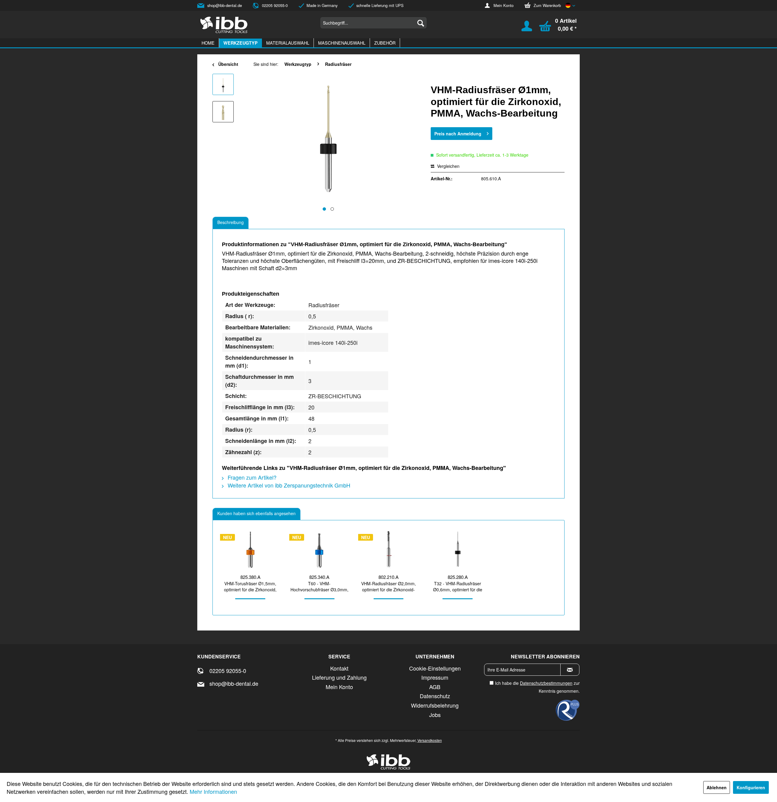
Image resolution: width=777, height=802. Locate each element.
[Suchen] (420, 23)
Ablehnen (717, 787)
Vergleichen (448, 166)
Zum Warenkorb (547, 5)
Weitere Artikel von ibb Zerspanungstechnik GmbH (288, 485)
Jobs (435, 715)
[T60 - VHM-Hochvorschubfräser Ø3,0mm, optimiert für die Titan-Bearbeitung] (320, 549)
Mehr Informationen (213, 791)
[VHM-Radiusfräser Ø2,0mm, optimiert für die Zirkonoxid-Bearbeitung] (388, 549)
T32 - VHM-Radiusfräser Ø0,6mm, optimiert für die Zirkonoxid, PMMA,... (457, 586)
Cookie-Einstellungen (435, 668)
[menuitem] (373, 23)
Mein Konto (504, 5)
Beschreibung (230, 222)
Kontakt (339, 668)
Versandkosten (429, 740)
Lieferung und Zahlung (339, 677)
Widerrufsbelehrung (435, 705)
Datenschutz (435, 696)
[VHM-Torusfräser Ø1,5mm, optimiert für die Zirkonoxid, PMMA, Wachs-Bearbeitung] (250, 549)
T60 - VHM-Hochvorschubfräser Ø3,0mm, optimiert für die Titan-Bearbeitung (319, 586)
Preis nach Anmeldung (457, 134)
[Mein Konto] (523, 28)
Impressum (434, 677)
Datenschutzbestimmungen (546, 683)
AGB (434, 687)
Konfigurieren (751, 787)
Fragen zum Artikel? (251, 477)
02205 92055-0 (275, 5)
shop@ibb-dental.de (224, 5)
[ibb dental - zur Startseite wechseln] (224, 25)
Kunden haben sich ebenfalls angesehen (256, 513)
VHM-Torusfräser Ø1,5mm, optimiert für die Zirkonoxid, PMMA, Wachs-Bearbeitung (250, 586)
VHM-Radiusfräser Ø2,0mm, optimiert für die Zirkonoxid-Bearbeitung (388, 586)
